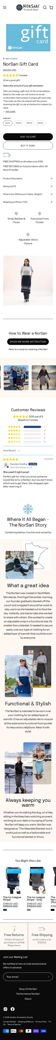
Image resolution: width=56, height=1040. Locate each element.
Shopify (30, 1017)
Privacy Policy (41, 1022)
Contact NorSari (9, 1022)
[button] (44, 7)
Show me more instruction (28, 341)
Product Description (12, 178)
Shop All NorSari (28, 988)
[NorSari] (28, 7)
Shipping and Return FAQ (15, 202)
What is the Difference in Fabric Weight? (22, 194)
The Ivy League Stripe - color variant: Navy (5, 910)
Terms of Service (14, 1024)
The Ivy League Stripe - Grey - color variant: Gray (29, 910)
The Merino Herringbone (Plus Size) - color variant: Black (52, 910)
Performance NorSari (28, 993)
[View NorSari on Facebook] (12, 1009)
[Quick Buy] (17, 889)
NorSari (13, 1017)
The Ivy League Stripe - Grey (36, 898)
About (28, 998)
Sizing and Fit (9, 186)
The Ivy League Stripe (12, 898)
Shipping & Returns (26, 1022)
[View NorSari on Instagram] (5, 1009)
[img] (10, 459)
